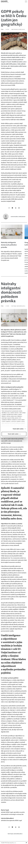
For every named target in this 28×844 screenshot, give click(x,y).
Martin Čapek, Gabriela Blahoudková (18, 305)
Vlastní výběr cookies (18, 428)
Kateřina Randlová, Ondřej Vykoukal (18, 29)
